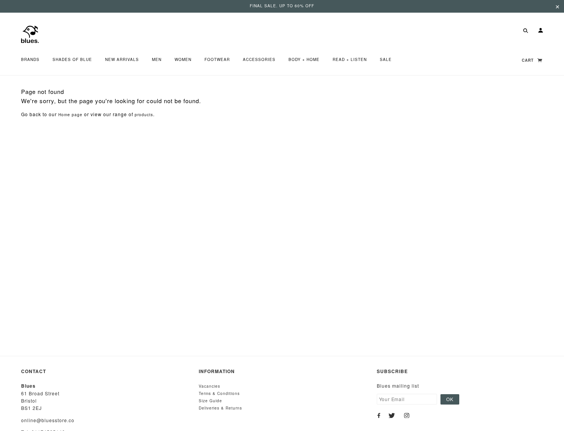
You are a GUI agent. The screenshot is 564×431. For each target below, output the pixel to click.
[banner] (30, 33)
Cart (528, 60)
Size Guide (210, 400)
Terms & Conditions (219, 393)
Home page (70, 114)
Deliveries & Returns (220, 408)
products (144, 114)
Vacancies (209, 386)
